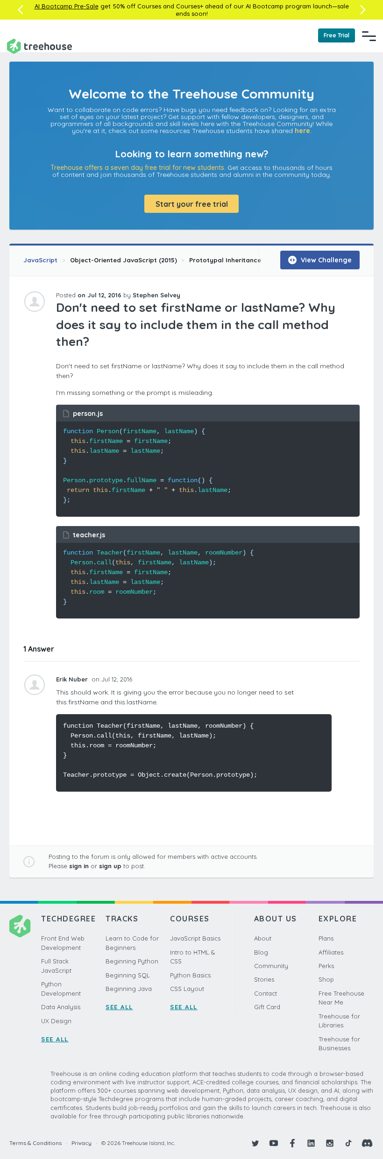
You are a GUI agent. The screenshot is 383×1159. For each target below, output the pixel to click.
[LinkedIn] (311, 1143)
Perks (326, 965)
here (302, 130)
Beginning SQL (128, 975)
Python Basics (190, 975)
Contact (265, 993)
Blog (261, 952)
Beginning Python (132, 961)
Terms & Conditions (35, 1142)
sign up (110, 866)
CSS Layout (187, 988)
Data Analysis (60, 1007)
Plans (326, 938)
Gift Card (267, 1007)
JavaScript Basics (195, 938)
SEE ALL (55, 1039)
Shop (326, 979)
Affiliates (331, 952)
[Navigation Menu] (369, 36)
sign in (79, 866)
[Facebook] (292, 1143)
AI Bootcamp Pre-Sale (67, 6)
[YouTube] (273, 1143)
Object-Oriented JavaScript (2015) (123, 260)
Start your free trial (192, 204)
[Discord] (367, 1143)
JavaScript (40, 260)
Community (271, 965)
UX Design (56, 1021)
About (262, 938)
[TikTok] (348, 1143)
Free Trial (336, 35)
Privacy (81, 1142)
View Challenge (325, 260)
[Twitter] (255, 1143)
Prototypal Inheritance (225, 260)
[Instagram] (329, 1143)
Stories (264, 979)
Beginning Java (129, 988)
